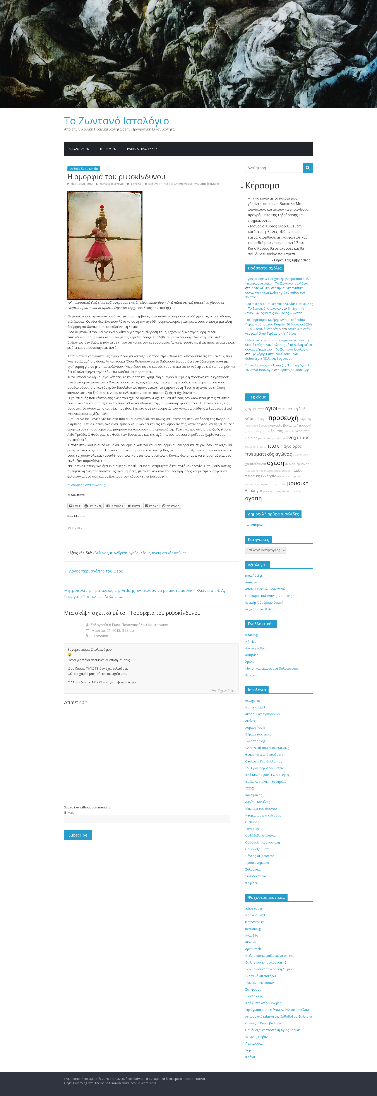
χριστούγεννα (255, 464)
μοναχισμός (296, 437)
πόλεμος (299, 491)
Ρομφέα (251, 1050)
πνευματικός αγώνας (206, 184)
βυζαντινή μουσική (297, 425)
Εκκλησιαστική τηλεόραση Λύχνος (269, 969)
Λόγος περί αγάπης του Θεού (93, 571)
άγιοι (271, 408)
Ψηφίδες (251, 883)
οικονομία (269, 491)
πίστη (275, 445)
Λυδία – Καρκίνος (257, 802)
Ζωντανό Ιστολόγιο (111, 184)
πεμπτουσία (285, 491)
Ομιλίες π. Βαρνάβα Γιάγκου (265, 1023)
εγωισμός (276, 438)
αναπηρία (289, 431)
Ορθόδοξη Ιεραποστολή (262, 842)
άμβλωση (302, 464)
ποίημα (262, 419)
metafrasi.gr (253, 575)
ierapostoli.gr (254, 922)
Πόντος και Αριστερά (259, 856)
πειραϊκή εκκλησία (260, 476)
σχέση (275, 463)
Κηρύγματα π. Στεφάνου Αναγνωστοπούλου (277, 1010)
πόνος (281, 476)
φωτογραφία (252, 484)
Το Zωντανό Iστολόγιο (116, 120)
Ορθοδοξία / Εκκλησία (84, 169)
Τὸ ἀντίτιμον (254, 525)
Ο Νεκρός (252, 822)
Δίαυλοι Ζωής (79, 149)
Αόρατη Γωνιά (255, 727)
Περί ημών (107, 149)
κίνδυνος (154, 184)
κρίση (282, 484)
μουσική (297, 483)
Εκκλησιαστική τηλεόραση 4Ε (265, 962)
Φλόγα (250, 1057)
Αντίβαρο (252, 655)
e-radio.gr (252, 635)
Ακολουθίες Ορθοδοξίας (262, 714)
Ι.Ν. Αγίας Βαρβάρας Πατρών (265, 768)
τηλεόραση (251, 425)
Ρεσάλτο (251, 675)
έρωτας (277, 431)
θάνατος (258, 409)
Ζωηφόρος (253, 989)
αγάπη (253, 498)
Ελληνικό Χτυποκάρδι (260, 976)
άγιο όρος (292, 446)
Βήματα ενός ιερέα (258, 734)
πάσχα (289, 476)
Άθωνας (250, 942)
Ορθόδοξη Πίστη (257, 849)
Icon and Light (255, 707)
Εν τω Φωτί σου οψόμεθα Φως (267, 748)
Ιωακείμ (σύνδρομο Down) (264, 602)
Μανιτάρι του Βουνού (261, 808)
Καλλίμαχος (253, 795)
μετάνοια (264, 438)
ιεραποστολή (270, 484)
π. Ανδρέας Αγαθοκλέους (176, 184)
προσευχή (283, 417)
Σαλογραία (252, 869)
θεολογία (253, 490)
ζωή (248, 409)
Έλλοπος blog (255, 741)
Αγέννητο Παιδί (256, 648)
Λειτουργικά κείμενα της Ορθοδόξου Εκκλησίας (278, 1016)
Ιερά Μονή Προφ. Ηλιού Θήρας (267, 775)
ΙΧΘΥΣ (249, 788)
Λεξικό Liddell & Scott (260, 609)
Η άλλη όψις (253, 996)
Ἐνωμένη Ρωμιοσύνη (260, 983)
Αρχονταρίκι (253, 949)
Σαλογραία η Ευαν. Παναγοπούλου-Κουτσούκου (130, 624)
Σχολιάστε (226, 690)
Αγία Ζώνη (252, 935)
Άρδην (249, 662)
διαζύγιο (250, 470)
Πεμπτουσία (253, 1043)
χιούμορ (250, 431)
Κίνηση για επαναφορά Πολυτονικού (271, 668)
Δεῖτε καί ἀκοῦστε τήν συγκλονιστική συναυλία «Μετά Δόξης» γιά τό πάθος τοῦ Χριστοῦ (275, 292)
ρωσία (298, 476)
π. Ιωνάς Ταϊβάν (256, 1037)
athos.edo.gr (254, 908)
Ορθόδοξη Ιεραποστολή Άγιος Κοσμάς (272, 1030)
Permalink (99, 636)
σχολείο (290, 464)
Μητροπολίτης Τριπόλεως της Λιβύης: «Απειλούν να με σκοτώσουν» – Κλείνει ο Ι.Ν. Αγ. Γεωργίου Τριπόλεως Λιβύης (145, 593)
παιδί (297, 470)
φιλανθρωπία (300, 454)
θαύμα (263, 425)
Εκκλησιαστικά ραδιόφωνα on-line (269, 956)
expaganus (252, 700)
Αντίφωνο (252, 582)
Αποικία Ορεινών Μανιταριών (266, 589)
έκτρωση (305, 419)
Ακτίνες (250, 721)
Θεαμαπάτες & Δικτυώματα (264, 754)
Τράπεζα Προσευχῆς (141, 149)
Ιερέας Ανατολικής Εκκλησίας (265, 781)
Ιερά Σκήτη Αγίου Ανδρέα (263, 1003)
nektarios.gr (253, 929)
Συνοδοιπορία (255, 876)
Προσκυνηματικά (257, 863)
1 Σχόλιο (136, 184)
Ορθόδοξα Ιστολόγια (260, 835)
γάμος (251, 418)
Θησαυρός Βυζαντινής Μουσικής (268, 596)
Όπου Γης (252, 829)
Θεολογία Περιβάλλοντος (263, 761)
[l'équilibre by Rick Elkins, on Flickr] (104, 193)
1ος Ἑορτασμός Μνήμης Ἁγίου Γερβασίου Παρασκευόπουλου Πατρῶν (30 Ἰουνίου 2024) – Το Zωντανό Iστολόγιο (278, 324)
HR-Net (250, 641)
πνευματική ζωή (291, 409)
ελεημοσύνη (263, 431)
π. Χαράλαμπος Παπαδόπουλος (274, 470)
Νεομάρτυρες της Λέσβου (263, 815)
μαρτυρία (275, 425)
